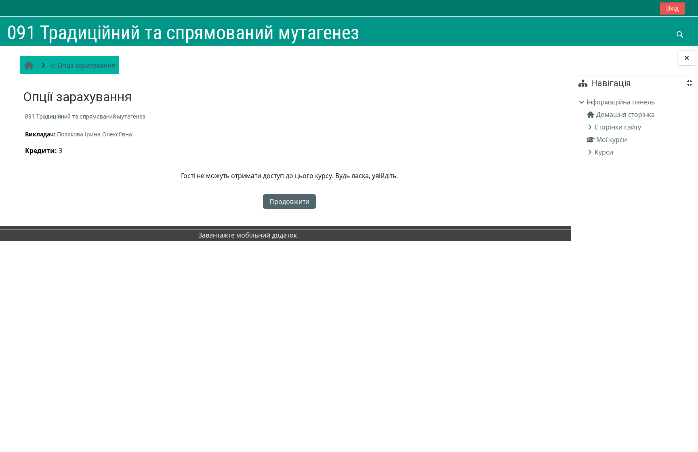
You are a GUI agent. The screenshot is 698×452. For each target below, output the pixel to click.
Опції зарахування (86, 65)
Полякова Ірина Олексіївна (94, 134)
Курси (604, 152)
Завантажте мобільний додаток (247, 235)
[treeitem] (634, 127)
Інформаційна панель (621, 102)
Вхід (672, 8)
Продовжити (289, 201)
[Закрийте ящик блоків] (686, 58)
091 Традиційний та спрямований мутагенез (85, 116)
